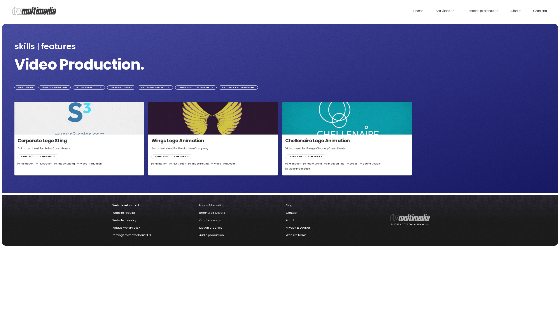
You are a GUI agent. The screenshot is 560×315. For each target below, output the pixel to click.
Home (418, 10)
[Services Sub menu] (453, 11)
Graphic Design (121, 87)
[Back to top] (550, 306)
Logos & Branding (54, 87)
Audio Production (89, 87)
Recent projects (480, 10)
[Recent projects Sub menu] (496, 11)
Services (443, 10)
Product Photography (238, 87)
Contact (540, 10)
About (515, 10)
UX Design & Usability (155, 87)
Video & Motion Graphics (196, 87)
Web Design (25, 87)
